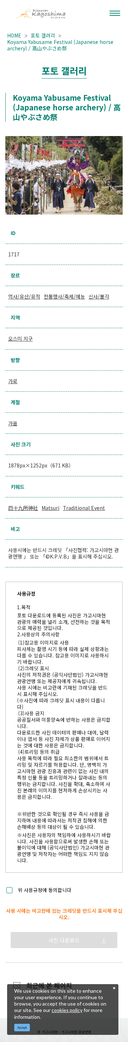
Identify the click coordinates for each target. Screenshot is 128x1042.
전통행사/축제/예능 (64, 296)
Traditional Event (84, 508)
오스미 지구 (20, 338)
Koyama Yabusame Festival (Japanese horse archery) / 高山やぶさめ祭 (60, 45)
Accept (22, 1027)
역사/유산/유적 (24, 296)
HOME (14, 35)
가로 (12, 381)
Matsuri (50, 508)
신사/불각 (99, 296)
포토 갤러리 (43, 35)
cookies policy (67, 1010)
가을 (12, 423)
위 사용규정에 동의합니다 (44, 890)
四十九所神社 (23, 508)
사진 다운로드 (64, 940)
